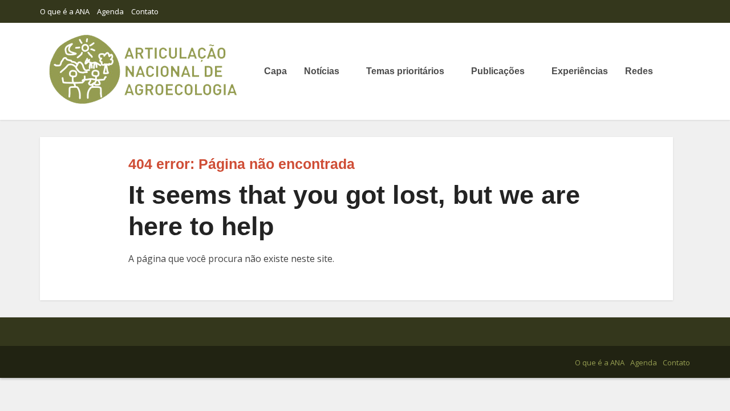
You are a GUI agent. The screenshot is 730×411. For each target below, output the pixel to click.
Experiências (579, 71)
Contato (145, 11)
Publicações (498, 71)
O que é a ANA (65, 11)
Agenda (110, 11)
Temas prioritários (405, 71)
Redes (639, 71)
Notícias (321, 71)
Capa (275, 71)
